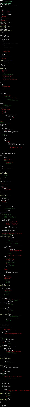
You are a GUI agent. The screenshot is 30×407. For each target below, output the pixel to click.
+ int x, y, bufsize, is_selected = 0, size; (6, 110)
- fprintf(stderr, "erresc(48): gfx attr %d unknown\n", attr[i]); (11, 255)
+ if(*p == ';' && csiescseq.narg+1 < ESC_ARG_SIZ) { (7, 208)
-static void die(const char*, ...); (4, 20)
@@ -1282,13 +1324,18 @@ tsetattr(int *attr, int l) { (6, 236)
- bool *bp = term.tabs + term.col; (5, 329)
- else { (2, 113)
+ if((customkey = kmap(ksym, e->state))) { (5, 385)
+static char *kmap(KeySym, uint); (4, 28)
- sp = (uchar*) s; (3, 58)
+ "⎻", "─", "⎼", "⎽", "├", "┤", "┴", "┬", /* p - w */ (8, 217)
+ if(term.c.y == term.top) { (7, 310)
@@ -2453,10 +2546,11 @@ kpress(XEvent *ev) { (5, 393)
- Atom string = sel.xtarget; (5, 130)
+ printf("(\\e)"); (5, 282)
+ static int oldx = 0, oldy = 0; (4, 338)
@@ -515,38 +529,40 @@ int (3, 68)
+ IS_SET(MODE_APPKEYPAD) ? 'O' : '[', (8, 391)
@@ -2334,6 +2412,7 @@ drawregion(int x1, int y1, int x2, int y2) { (8, 346)
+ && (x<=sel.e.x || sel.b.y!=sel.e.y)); (9, 100)
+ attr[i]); (6, 254)
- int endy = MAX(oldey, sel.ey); (6, 162)
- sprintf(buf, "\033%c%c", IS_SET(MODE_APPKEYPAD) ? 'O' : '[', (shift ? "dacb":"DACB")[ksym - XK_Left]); (15, 390)
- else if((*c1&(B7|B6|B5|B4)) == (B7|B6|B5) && (6, 75)
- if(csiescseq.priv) (4, 269)
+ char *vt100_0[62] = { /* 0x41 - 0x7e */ (5, 214)
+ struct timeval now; (3, 134)
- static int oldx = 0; (3, 337)
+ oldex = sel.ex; (4, 160)
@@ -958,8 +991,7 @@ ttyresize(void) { (4, 177)
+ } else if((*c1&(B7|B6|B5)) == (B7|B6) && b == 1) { (7, 74)
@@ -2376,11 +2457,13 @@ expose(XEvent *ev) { (5, 358)
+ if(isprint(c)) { (4, 279)
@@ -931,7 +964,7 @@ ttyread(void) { (4, 173)
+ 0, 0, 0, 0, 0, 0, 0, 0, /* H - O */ (6, 215)
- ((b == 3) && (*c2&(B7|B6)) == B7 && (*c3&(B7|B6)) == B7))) (8, 79)
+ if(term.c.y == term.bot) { (7, 304)
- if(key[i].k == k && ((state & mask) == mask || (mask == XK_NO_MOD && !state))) (11, 376)
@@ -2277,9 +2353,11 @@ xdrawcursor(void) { (5, 340)
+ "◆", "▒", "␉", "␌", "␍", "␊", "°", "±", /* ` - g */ (8, 216)
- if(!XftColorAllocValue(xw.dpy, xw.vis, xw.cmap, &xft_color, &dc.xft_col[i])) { (11, 333)
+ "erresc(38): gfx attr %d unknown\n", (9, 243)
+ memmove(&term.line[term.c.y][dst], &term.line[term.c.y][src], (8, 229)
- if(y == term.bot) (3, 201)
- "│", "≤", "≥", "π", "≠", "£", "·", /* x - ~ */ (8, 224)
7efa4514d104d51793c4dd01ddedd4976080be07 (6, 3)
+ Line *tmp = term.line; (3, 197)
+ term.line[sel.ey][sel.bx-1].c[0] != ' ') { (10, 145)
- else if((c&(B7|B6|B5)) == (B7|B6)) (5, 86)
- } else (2, 44)
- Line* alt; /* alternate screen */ (5, 11)
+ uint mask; (2, 374)
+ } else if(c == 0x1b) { (4, 294)
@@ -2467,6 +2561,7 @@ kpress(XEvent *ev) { (5, 399)
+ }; (1, 218)
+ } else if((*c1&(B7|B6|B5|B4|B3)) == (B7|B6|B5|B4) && (7, 78)
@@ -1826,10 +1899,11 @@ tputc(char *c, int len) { (6, 308)
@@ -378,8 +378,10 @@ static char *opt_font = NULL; (6, 30)
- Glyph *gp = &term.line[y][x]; (7, 117)
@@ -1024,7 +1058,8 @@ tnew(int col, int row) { (5, 195)
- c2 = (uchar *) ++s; (3, 70)
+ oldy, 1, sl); (5, 343)
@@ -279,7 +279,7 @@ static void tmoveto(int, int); (6, 22)
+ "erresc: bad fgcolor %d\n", (9, 241)
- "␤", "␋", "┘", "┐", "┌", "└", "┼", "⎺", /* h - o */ (9, 223)
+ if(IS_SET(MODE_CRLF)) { (5, 395)
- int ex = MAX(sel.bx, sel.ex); (5, 95)
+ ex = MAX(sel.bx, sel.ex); (5, 96)
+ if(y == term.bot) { (3, 202)
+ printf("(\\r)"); (5, 281)
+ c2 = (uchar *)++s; (3, 72)
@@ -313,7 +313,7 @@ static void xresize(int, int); (6, 26)
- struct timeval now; (5, 141)
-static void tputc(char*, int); (4, 24)
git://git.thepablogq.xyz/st (9, 1)
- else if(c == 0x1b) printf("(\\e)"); (6, 290)
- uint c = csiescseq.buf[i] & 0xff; (6, 276)
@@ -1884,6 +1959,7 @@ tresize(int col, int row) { (6, 324)
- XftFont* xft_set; (3, 16)
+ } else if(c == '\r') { (4, 293)
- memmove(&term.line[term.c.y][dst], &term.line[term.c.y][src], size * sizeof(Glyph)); (11, 233)
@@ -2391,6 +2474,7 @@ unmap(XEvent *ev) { (5, 365)
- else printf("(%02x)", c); (5, 278)
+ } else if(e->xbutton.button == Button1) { (6, 105)
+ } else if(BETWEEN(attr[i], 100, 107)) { (7, 262)
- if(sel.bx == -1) (3, 111)
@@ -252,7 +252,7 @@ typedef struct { (4, 18)
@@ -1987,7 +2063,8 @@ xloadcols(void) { (4, 331)
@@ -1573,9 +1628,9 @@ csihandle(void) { (4, 267)
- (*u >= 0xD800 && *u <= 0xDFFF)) (5, 51)
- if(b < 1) (2, 71)
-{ (0, 179)
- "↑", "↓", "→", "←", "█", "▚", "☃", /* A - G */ (8, 221)
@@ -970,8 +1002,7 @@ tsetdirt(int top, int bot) (5, 181)
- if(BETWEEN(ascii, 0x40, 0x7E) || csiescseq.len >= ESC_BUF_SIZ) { (10, 299)
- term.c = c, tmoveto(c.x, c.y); (5, 189)
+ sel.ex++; (6, 148)
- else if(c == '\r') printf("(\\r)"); (6, 277)
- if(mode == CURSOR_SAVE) (4, 187)
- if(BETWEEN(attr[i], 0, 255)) (7, 238)
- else (4, 239)
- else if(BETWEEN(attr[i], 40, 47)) (7, 259)
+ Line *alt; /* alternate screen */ (5, 12)
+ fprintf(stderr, (6, 251)
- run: (1, 404)
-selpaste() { (1, 121)
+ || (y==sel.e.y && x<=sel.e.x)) (6, 99)
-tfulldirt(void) (2, 183)
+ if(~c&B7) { (2, 85)
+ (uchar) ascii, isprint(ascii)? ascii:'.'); (9, 316)
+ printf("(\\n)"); (5, 280)
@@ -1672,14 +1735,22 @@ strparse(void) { (5, 285)
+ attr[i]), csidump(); (7, 265)
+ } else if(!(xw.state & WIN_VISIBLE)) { (5, 362)
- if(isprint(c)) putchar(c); (5, 289)
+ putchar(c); (4, 292)
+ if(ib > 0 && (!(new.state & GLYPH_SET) (7, 352)
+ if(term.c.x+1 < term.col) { (6, 320)
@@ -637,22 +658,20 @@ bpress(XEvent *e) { (5, 107)
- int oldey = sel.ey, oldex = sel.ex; (6, 159)
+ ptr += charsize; (4, 175)
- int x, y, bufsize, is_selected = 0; (5, 109)
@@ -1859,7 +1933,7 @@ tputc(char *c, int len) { (5, 314)
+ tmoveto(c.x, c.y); (4, 190)
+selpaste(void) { (2, 122)
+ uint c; (2, 274)
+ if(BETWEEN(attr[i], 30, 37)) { (6, 258)
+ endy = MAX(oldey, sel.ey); (6, 163)
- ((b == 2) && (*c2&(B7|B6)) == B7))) (5, 76)
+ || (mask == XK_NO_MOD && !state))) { (8, 378)
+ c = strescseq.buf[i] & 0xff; (5, 291)
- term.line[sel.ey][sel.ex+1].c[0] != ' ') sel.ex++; (11, 147)
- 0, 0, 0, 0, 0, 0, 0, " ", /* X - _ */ (7, 222)
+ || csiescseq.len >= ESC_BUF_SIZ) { (9, 300)
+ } (1, 90)
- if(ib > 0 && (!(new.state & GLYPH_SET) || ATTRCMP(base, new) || (10, 351)
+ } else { (2, 81)
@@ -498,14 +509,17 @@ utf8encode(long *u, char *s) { (6, 60)
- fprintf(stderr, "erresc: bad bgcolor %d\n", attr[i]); (11, 250)
